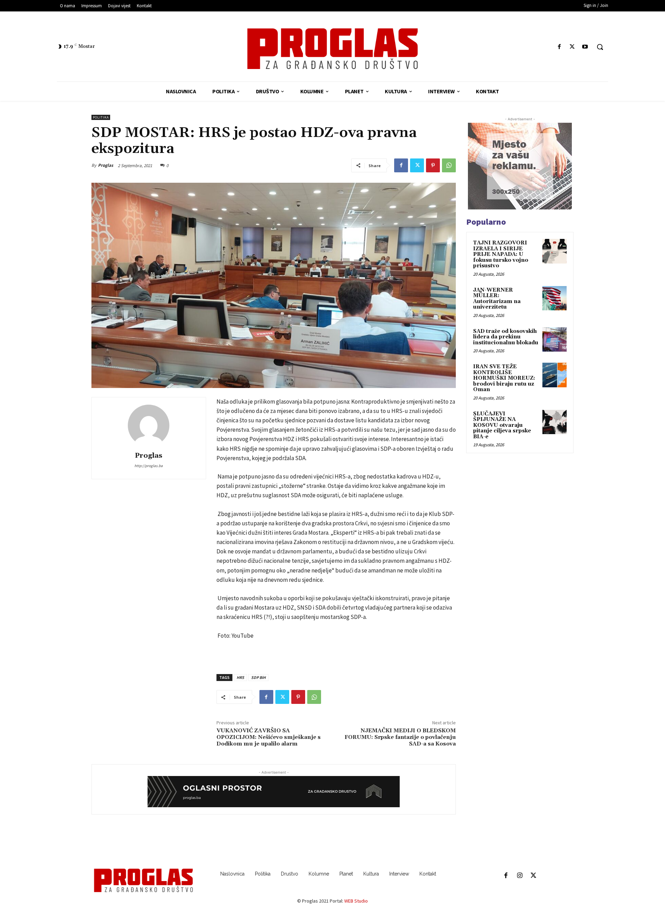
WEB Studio (356, 901)
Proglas (105, 165)
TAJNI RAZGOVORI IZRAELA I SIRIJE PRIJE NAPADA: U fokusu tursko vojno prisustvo (500, 254)
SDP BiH (258, 677)
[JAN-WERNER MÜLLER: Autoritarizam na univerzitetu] (554, 298)
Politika (101, 117)
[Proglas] (332, 49)
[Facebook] (559, 47)
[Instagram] (519, 876)
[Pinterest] (433, 165)
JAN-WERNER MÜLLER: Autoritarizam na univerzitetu (497, 299)
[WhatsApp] (449, 165)
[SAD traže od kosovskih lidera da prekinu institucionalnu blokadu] (554, 339)
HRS (240, 677)
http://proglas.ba (148, 465)
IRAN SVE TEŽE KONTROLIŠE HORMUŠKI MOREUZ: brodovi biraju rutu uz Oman (504, 378)
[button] (600, 46)
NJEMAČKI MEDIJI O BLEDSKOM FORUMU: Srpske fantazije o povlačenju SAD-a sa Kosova (400, 737)
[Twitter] (572, 47)
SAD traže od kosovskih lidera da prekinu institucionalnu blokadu (505, 337)
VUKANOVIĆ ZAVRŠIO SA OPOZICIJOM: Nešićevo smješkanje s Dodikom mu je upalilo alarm (268, 737)
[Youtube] (585, 47)
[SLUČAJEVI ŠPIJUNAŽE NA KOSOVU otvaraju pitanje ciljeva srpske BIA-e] (554, 422)
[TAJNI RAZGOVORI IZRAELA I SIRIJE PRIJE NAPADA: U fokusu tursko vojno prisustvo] (554, 251)
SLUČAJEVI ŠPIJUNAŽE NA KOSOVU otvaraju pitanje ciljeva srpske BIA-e (502, 425)
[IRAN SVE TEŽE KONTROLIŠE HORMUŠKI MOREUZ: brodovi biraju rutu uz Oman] (554, 375)
